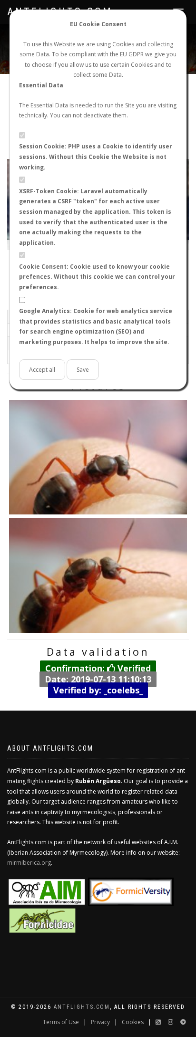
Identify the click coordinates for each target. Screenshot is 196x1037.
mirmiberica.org (29, 863)
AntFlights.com (82, 1007)
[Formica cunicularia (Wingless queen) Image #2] (98, 575)
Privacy (100, 1022)
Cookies (133, 1022)
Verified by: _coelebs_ (98, 689)
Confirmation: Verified (98, 668)
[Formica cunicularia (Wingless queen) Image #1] (98, 457)
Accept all (42, 370)
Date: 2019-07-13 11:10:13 (98, 679)
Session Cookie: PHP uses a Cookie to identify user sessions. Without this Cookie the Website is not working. (95, 156)
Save (83, 370)
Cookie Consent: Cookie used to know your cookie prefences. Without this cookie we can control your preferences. (97, 276)
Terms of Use (61, 1022)
